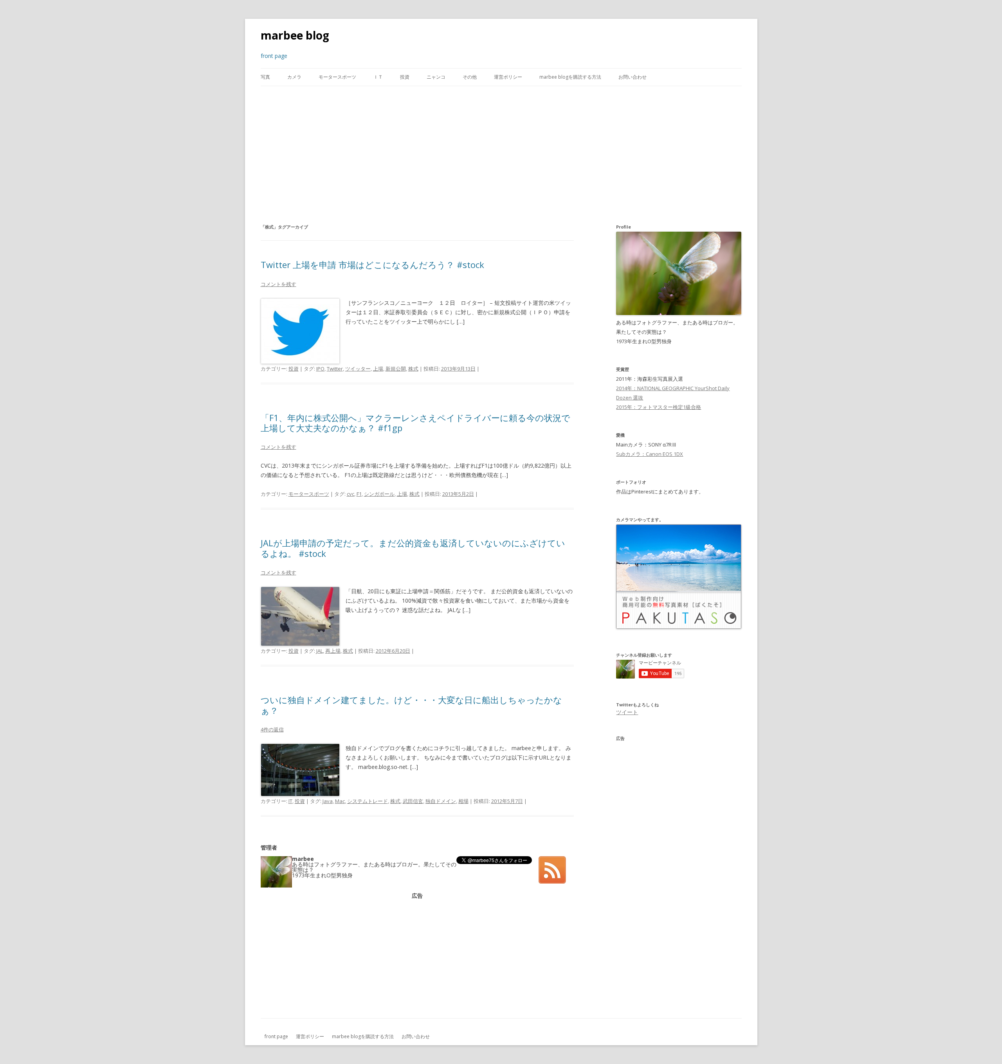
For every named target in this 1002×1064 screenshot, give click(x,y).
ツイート (627, 712)
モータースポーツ (337, 77)
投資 (404, 77)
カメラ (294, 77)
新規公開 (396, 368)
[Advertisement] (501, 154)
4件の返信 (272, 729)
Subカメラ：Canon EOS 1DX (649, 453)
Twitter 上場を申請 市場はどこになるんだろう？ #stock (372, 264)
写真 (265, 77)
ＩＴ (378, 77)
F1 (359, 493)
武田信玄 (413, 801)
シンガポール (379, 493)
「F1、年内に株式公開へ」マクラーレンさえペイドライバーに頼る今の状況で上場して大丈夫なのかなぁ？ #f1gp (415, 423)
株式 (413, 368)
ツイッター (358, 368)
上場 (378, 368)
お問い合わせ (632, 77)
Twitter (335, 368)
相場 (463, 801)
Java (328, 801)
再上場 (333, 650)
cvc (350, 493)
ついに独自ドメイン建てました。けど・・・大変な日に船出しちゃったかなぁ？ (411, 705)
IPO (320, 368)
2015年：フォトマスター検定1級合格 (658, 406)
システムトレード (367, 801)
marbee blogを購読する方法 (570, 77)
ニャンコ (436, 77)
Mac (340, 801)
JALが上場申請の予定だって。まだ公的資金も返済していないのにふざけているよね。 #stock (413, 548)
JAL (319, 650)
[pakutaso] (678, 626)
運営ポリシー (508, 77)
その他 (470, 77)
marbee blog (295, 35)
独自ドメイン (440, 801)
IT (290, 801)
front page (276, 1036)
